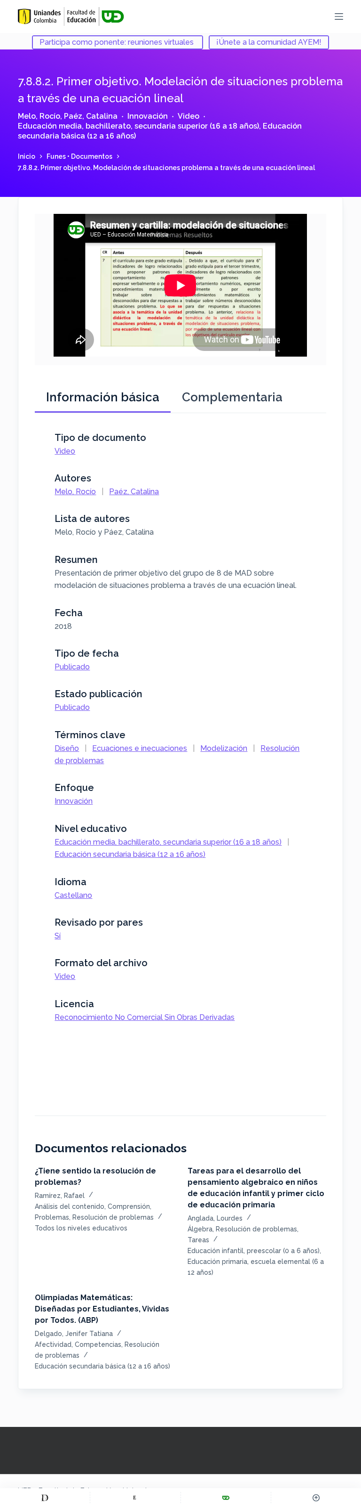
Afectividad (53, 1344)
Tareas (198, 1240)
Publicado (72, 666)
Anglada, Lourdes (215, 1218)
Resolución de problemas (113, 1217)
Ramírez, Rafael (60, 1195)
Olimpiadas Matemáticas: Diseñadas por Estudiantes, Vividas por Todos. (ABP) (102, 1309)
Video (188, 116)
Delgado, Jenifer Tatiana (74, 1333)
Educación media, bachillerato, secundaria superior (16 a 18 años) (138, 126)
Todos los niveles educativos (81, 1228)
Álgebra (200, 1229)
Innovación (147, 116)
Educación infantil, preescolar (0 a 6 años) (254, 1250)
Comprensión (129, 1206)
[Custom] (44, 1497)
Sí (58, 935)
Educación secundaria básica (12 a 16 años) (130, 854)
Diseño (67, 748)
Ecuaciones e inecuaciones (139, 748)
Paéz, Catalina (91, 116)
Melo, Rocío (39, 116)
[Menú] (339, 16)
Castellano (73, 895)
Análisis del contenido (69, 1206)
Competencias (98, 1344)
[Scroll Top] (316, 1497)
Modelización (223, 748)
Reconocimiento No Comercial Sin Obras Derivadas (145, 1017)
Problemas (52, 1217)
